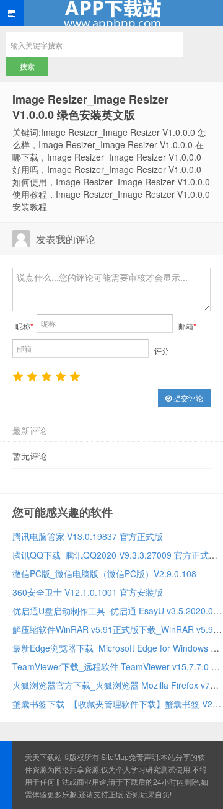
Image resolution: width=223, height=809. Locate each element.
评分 (161, 350)
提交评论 (187, 397)
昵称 (24, 326)
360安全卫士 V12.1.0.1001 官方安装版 (87, 592)
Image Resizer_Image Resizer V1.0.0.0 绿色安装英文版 (90, 107)
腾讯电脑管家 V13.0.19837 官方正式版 (87, 536)
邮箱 (187, 326)
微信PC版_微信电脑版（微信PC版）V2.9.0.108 (104, 573)
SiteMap (115, 756)
